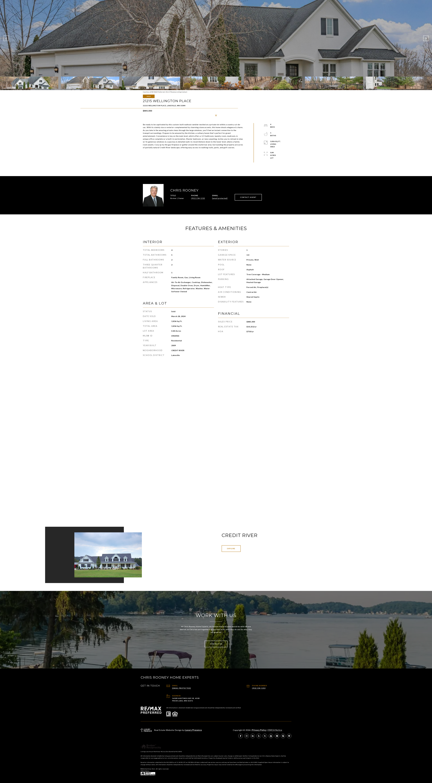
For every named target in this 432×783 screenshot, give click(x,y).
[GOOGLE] (283, 736)
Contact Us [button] (216, 644)
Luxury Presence (193, 730)
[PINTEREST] (277, 736)
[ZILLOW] (271, 736)
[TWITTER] (265, 736)
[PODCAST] (289, 736)
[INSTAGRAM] (246, 736)
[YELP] (258, 736)
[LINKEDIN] (252, 736)
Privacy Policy (259, 730)
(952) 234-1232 (198, 198)
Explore (231, 548)
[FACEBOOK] (240, 736)
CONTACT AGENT (248, 197)
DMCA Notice (275, 730)
